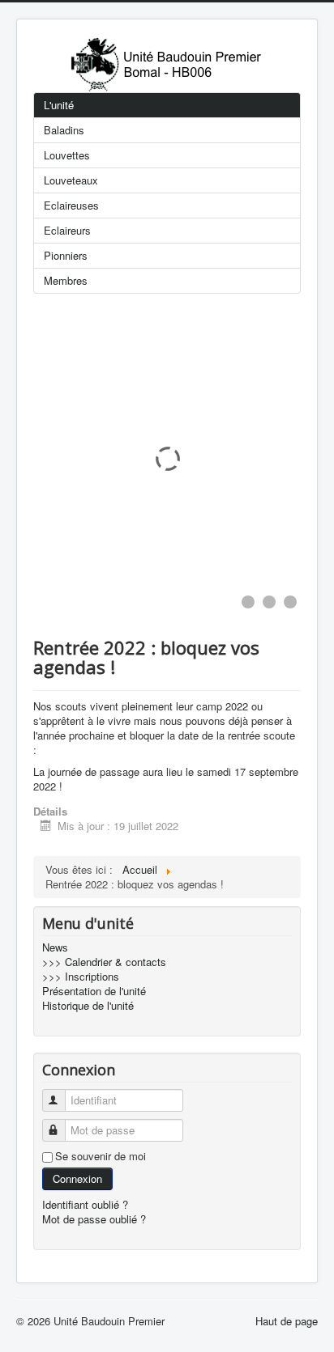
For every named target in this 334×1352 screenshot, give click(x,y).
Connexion (77, 1178)
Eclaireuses (71, 205)
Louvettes (67, 155)
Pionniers (66, 255)
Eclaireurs (67, 230)
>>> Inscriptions (80, 976)
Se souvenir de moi (100, 1156)
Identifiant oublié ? (85, 1204)
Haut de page (286, 1321)
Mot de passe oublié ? (94, 1219)
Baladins (64, 130)
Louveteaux (71, 180)
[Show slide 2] (269, 601)
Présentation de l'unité (94, 991)
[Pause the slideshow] (251, 458)
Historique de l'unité (88, 1005)
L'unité (59, 104)
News (55, 947)
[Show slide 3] (290, 601)
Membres (66, 280)
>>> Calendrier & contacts (104, 962)
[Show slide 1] (248, 601)
